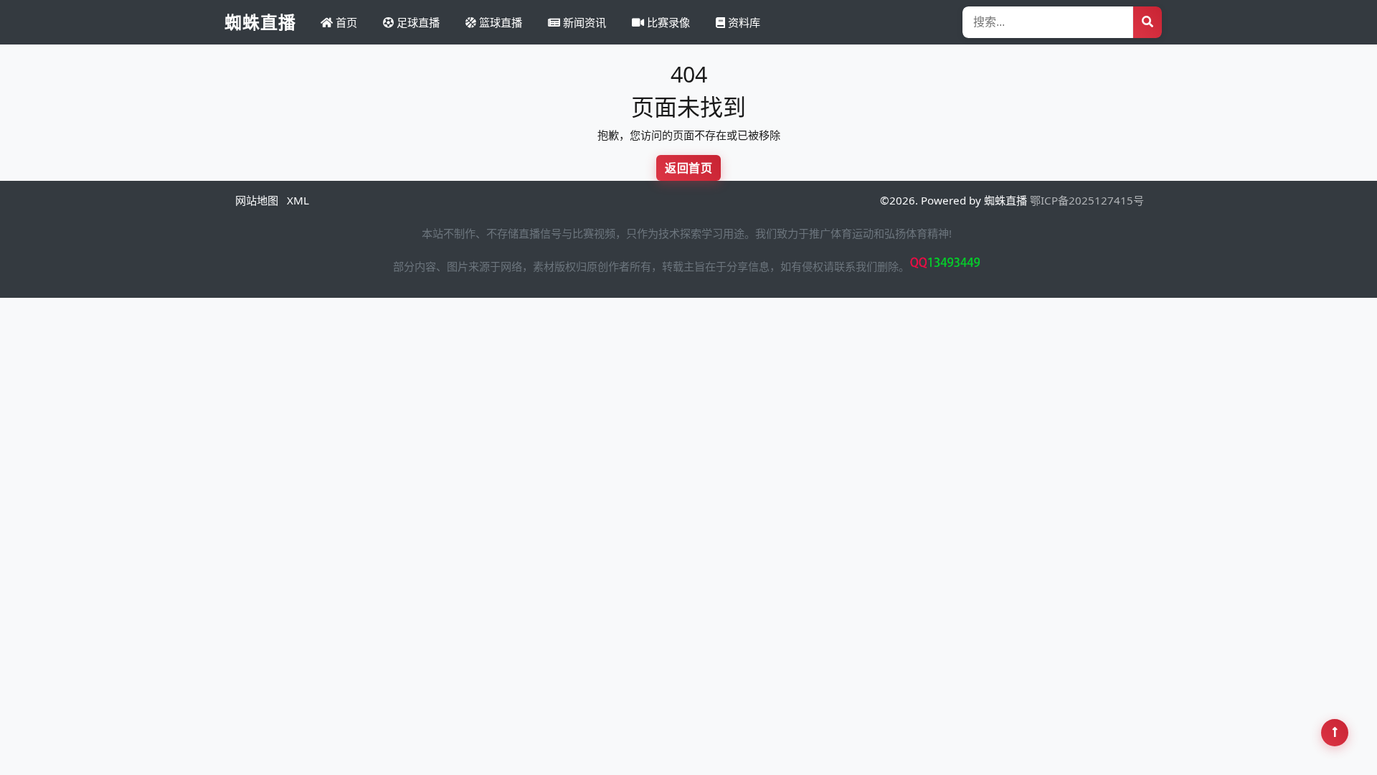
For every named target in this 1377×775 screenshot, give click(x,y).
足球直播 (417, 22)
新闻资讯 (583, 22)
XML (298, 200)
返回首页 (688, 168)
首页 (345, 22)
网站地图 (256, 200)
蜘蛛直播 (260, 22)
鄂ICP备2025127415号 (1087, 200)
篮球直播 (499, 22)
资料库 (742, 22)
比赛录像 (667, 22)
